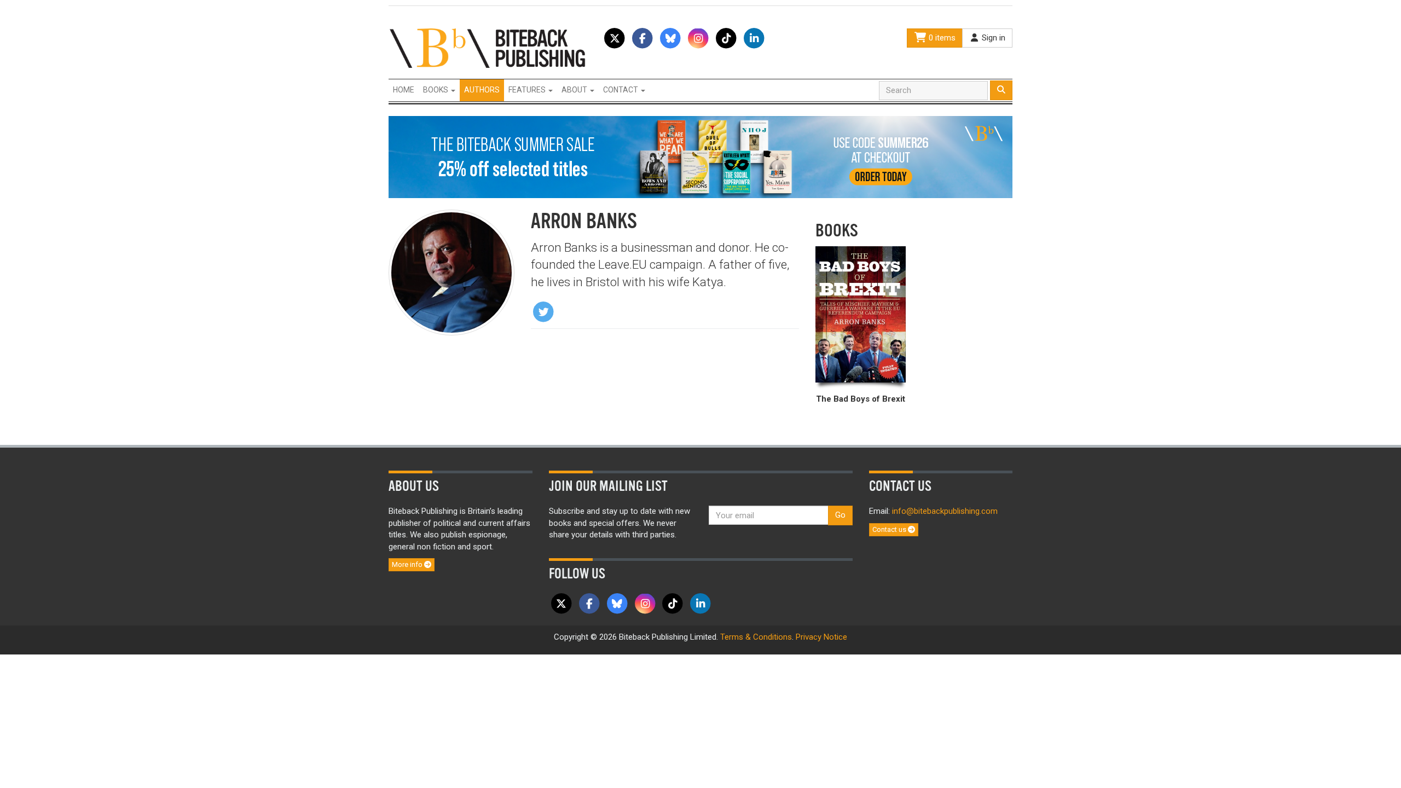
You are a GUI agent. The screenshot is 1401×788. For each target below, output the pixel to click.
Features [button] (527, 89)
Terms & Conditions (756, 637)
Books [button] (436, 89)
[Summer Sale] (700, 156)
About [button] (575, 89)
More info (408, 564)
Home (403, 89)
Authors (482, 89)
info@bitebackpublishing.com (945, 511)
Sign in (992, 38)
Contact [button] (621, 89)
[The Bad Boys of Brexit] (860, 314)
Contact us (890, 529)
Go (840, 515)
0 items (941, 38)
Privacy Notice (821, 637)
